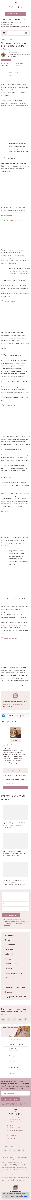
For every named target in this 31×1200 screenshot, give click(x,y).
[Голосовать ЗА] (9, 770)
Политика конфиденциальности (15, 1130)
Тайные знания (11, 978)
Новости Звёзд (11, 964)
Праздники (12, 1073)
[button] (11, 1039)
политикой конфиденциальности (13, 921)
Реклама (15, 1159)
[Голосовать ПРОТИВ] (13, 771)
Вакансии (12, 1157)
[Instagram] (14, 1019)
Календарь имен (14, 1067)
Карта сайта (10, 1141)
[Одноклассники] (9, 1019)
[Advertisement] (15, 125)
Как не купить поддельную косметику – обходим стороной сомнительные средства (14, 853)
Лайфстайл (9, 954)
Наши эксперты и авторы (15, 987)
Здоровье (9, 949)
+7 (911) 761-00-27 (21, 1180)
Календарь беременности (13, 1049)
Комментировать (11, 915)
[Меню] (4, 33)
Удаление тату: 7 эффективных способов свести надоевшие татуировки (14, 825)
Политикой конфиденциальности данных (12, 1104)
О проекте (9, 992)
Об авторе (15, 740)
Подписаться (5, 60)
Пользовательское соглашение (15, 1127)
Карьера (8, 968)
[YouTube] (20, 1019)
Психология (10, 945)
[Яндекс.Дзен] (26, 1019)
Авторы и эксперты (23, 1157)
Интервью (9, 935)
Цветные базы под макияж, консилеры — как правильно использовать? (19, 271)
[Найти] (26, 33)
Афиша (8, 959)
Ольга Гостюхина (13, 52)
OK (25, 1196)
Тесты (7, 983)
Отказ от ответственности (14, 1133)
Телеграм (19, 716)
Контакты (5, 1157)
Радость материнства (13, 973)
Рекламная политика (12, 1135)
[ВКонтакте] (3, 1019)
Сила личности (11, 940)
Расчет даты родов (14, 1056)
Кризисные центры (12, 1138)
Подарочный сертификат (15, 997)
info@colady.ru (8, 1180)
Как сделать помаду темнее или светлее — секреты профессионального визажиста (14, 882)
